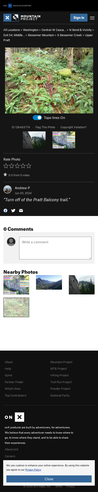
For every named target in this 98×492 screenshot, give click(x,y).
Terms (58, 486)
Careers (10, 456)
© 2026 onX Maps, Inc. (37, 486)
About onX (11, 449)
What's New (13, 388)
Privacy (70, 486)
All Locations (11, 30)
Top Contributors (15, 395)
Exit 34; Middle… (14, 35)
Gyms (8, 375)
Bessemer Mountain (41, 35)
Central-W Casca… (53, 30)
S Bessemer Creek (69, 35)
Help (8, 368)
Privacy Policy (33, 469)
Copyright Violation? (73, 127)
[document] (49, 472)
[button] (5, 210)
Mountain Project (61, 362)
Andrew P (22, 188)
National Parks (60, 395)
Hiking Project (59, 375)
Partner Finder (14, 382)
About (9, 362)
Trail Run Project (61, 382)
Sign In (78, 17)
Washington (30, 30)
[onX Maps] (14, 420)
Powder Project (60, 388)
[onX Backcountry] (17, 6)
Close (49, 479)
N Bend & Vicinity (80, 30)
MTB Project (58, 368)
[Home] (24, 18)
